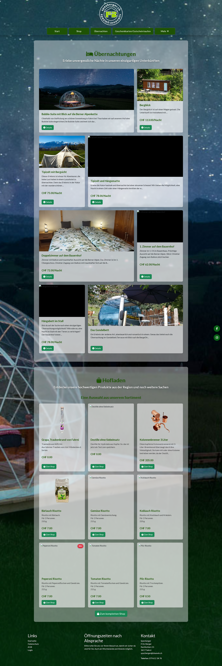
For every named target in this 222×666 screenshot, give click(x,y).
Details (48, 127)
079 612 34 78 (155, 658)
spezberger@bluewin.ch (151, 653)
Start (57, 31)
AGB (30, 647)
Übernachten (101, 31)
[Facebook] (217, 328)
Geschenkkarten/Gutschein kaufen (133, 31)
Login (30, 650)
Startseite (32, 641)
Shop (78, 31)
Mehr (165, 31)
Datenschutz (33, 644)
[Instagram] (217, 337)
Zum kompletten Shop (112, 613)
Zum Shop (50, 466)
